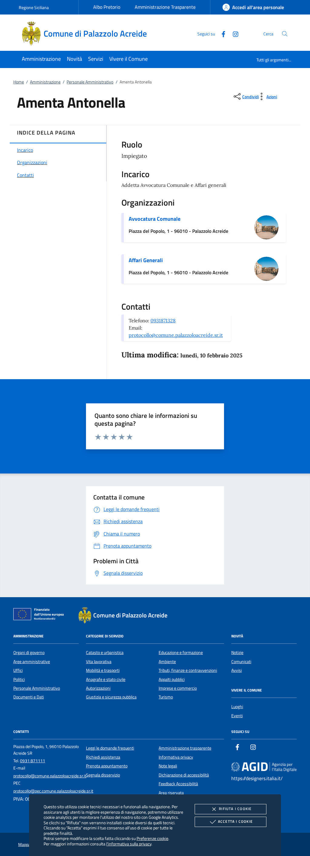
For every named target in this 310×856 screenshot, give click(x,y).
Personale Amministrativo (90, 82)
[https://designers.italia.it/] (264, 766)
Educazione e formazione (181, 652)
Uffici (18, 670)
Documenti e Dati (28, 697)
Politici (19, 679)
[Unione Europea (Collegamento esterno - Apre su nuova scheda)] (40, 615)
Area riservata (171, 792)
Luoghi (237, 706)
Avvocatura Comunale (154, 219)
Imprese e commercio (178, 688)
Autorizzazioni (98, 688)
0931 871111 (32, 760)
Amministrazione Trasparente (165, 7)
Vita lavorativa (98, 661)
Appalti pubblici (172, 679)
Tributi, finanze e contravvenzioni (188, 670)
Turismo (166, 697)
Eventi (237, 715)
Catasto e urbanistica (105, 652)
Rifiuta (235, 809)
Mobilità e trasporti (103, 670)
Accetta (235, 821)
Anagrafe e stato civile (105, 679)
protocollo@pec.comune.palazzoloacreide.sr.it (53, 791)
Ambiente (167, 661)
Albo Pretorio (106, 7)
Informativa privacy (176, 757)
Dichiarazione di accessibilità (184, 775)
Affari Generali (146, 260)
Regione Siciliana (34, 7)
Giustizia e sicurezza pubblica (111, 697)
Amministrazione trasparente (185, 748)
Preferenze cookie (152, 838)
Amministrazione (45, 82)
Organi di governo (29, 652)
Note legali (168, 766)
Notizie (237, 652)
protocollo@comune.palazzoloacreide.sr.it (176, 335)
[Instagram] (233, 33)
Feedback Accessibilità (178, 783)
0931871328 (163, 320)
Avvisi (236, 670)
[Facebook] (221, 33)
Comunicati (241, 661)
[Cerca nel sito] (284, 33)
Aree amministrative (31, 661)
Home (18, 82)
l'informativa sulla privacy (128, 844)
